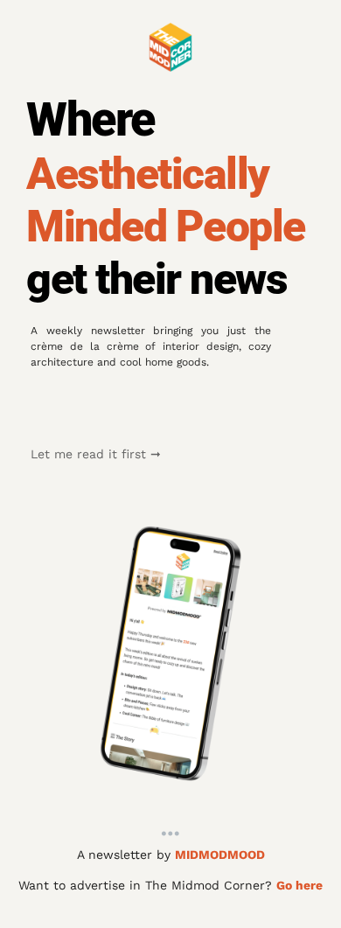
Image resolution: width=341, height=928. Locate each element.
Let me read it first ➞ (96, 454)
